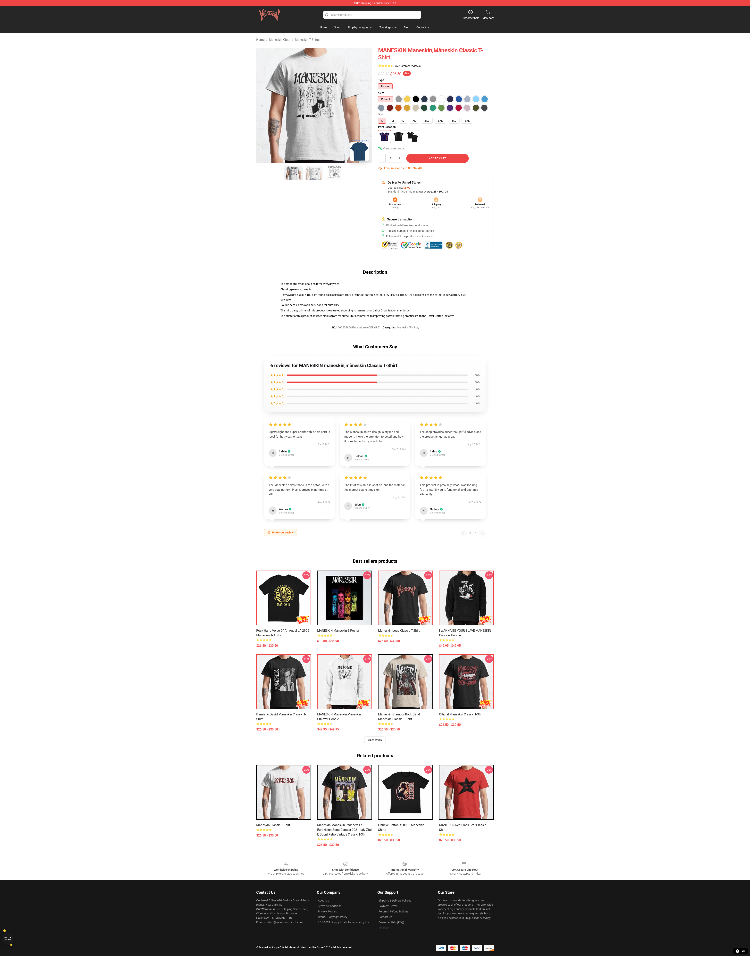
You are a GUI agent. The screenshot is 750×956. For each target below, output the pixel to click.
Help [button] (743, 951)
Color (381, 92)
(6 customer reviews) (408, 66)
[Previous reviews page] (463, 533)
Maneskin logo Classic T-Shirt (399, 630)
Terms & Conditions (329, 906)
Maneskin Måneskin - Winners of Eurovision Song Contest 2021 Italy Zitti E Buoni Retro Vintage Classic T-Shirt (344, 829)
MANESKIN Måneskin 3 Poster (338, 630)
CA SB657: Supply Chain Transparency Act (343, 922)
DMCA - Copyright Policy (332, 917)
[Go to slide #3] (334, 173)
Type (381, 80)
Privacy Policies (327, 911)
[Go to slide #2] (314, 173)
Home (260, 40)
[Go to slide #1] (293, 173)
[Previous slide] (262, 105)
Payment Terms (388, 906)
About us (323, 900)
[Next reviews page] (482, 533)
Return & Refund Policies (393, 911)
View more (375, 739)
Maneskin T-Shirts (307, 40)
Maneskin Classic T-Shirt (273, 825)
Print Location (387, 126)
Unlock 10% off (7, 939)
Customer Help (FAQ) (391, 922)
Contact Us (385, 917)
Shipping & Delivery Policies (395, 900)
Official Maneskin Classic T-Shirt (461, 714)
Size (380, 114)
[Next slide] (366, 105)
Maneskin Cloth (279, 40)
